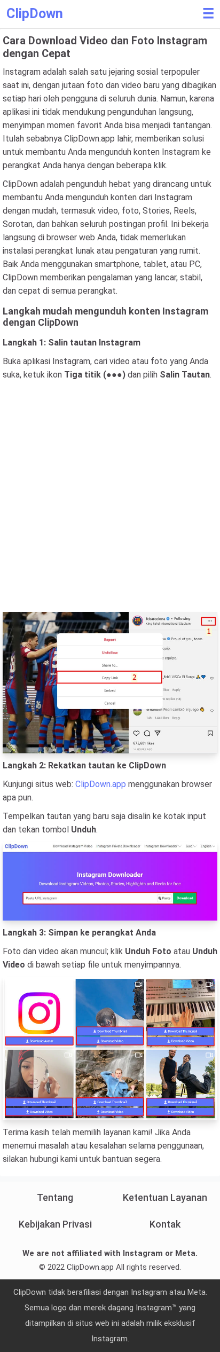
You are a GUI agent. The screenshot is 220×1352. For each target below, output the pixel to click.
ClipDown (34, 13)
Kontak (165, 1224)
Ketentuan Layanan (165, 1197)
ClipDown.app (100, 784)
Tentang (55, 1197)
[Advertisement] (110, 497)
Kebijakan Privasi (55, 1224)
